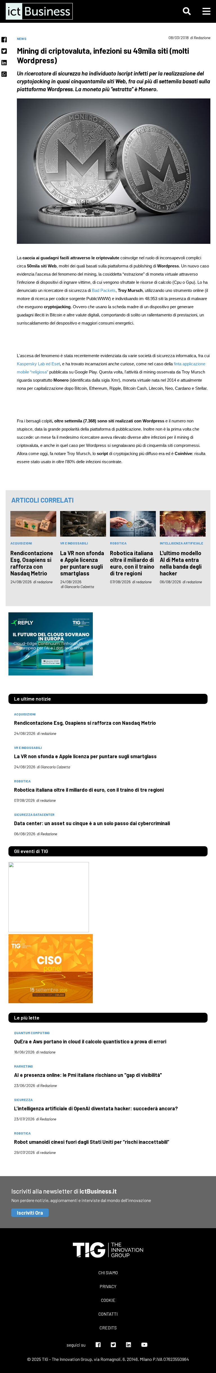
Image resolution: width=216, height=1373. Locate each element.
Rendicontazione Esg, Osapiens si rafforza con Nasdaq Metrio (31, 563)
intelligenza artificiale (181, 543)
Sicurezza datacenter (34, 814)
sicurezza (23, 1100)
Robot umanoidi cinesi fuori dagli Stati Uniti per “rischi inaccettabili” (91, 1142)
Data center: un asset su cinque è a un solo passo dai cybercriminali (92, 823)
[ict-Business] (41, 11)
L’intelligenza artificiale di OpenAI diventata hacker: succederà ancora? (96, 1108)
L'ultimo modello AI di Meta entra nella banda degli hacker (181, 563)
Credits (108, 1327)
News (21, 38)
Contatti (108, 1313)
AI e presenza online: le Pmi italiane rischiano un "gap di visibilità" (88, 1075)
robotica (118, 543)
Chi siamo (108, 1272)
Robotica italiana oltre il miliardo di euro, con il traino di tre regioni (132, 563)
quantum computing (32, 1033)
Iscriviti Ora (30, 1213)
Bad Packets (104, 290)
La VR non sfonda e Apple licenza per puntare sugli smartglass (82, 563)
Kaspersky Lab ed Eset (38, 364)
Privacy (108, 1286)
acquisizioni (21, 543)
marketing (23, 1066)
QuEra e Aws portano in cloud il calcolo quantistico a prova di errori (90, 1041)
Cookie (108, 1300)
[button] (187, 11)
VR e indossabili (74, 543)
